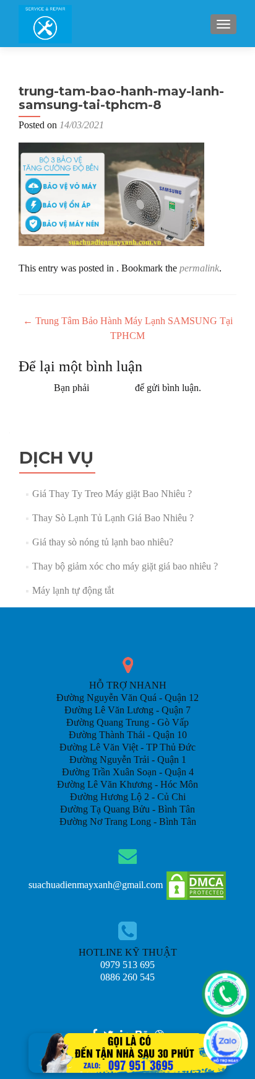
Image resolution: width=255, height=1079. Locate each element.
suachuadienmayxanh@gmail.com (95, 884)
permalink (199, 268)
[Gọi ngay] (225, 994)
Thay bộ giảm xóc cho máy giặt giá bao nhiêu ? (125, 566)
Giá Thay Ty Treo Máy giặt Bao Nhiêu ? (112, 493)
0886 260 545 (127, 977)
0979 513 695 (127, 964)
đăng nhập (112, 387)
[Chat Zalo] (225, 1043)
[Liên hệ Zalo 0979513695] (127, 1052)
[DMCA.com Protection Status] (196, 884)
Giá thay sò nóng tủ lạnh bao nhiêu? (102, 542)
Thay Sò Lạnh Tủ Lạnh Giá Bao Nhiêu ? (113, 518)
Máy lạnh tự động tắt (73, 590)
